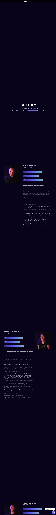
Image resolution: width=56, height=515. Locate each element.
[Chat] (53, 512)
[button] (50, 509)
